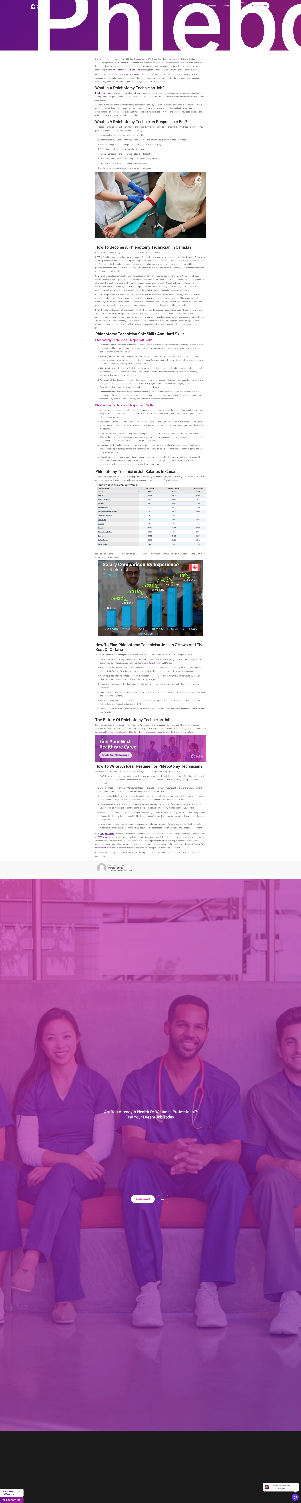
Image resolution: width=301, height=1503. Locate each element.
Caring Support (155, 663)
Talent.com (111, 477)
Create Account (259, 6)
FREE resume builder (106, 837)
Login (241, 6)
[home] (37, 6)
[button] (184, 5)
